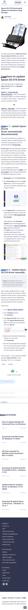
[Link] (14, 397)
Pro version (5, 172)
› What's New (5, 573)
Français (18, 598)
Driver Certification (8, 536)
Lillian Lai (4, 428)
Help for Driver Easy (8, 531)
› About (4, 570)
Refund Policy (6, 544)
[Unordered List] (9, 397)
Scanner (10, 364)
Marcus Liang (5, 476)
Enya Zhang (7, 16)
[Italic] (3, 397)
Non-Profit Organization (9, 562)
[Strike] (6, 397)
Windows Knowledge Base (10, 534)
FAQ (4, 528)
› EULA (4, 575)
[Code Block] (13, 397)
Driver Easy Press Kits (9, 560)
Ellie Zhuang (5, 459)
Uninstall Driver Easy (8, 542)
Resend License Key (8, 539)
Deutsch (11, 598)
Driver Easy (17, 145)
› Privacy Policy (6, 578)
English (4, 598)
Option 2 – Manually (8, 108)
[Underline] (4, 397)
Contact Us (6, 526)
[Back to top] (25, 607)
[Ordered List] (8, 397)
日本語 (24, 598)
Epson (3, 364)
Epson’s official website (15, 309)
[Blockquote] (11, 397)
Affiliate (5, 552)
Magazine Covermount (9, 554)
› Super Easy (5, 580)
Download (7, 178)
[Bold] (1, 397)
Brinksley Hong (6, 492)
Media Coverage (7, 557)
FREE (20, 170)
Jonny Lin (4, 442)
